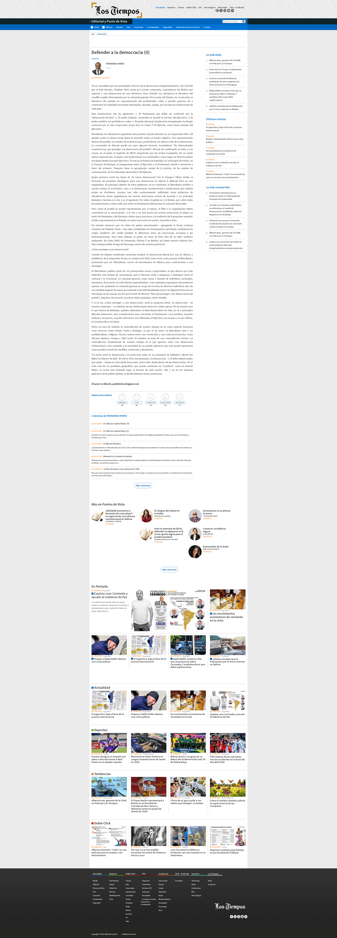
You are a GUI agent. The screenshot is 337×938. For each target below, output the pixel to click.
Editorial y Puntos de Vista (188, 27)
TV (127, 918)
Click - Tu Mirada (236, 7)
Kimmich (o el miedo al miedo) (117, 456)
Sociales (129, 914)
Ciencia (161, 884)
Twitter (221, 10)
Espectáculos (131, 892)
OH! (200, 7)
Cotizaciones (196, 888)
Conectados (130, 888)
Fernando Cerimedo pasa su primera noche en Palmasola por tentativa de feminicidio (224, 196)
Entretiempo (114, 881)
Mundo (120, 27)
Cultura (181, 7)
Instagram (224, 10)
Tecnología (163, 906)
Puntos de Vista (98, 888)
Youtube (228, 10)
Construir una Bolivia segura (214, 530)
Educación (162, 892)
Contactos (211, 884)
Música (128, 910)
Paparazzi (146, 881)
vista (91, 590)
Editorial (96, 884)
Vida (127, 921)
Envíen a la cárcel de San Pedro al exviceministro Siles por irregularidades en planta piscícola (226, 245)
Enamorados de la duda (215, 546)
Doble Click (191, 7)
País (128, 27)
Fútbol (111, 884)
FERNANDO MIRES (115, 63)
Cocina (161, 888)
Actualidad (160, 7)
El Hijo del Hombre (112, 443)
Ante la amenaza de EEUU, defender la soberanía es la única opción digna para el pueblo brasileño (168, 532)
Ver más (93, 692)
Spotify (232, 10)
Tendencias (146, 884)
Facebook (217, 10)
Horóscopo (196, 881)
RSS (193, 892)
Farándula (129, 895)
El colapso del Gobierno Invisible (167, 512)
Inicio (96, 27)
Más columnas (143, 485)
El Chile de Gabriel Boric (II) (116, 423)
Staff (210, 881)
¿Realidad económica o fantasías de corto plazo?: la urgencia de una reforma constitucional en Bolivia (120, 514)
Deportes (171, 7)
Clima (194, 884)
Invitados (129, 903)
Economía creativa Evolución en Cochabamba (148, 902)
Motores (112, 892)
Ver (94, 34)
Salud (161, 895)
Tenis (111, 899)
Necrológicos (210, 7)
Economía (138, 27)
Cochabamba (153, 27)
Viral (160, 910)
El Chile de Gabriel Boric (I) (116, 431)
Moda (128, 906)
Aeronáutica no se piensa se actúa (216, 512)
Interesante (163, 881)
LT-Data (207, 27)
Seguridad (167, 27)
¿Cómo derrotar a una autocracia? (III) (121, 468)
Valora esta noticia (101, 395)
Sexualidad (163, 903)
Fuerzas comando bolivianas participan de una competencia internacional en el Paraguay (224, 81)
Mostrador (222, 7)
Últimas (109, 27)
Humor (128, 899)
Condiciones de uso (129, 934)
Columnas (146, 892)
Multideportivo (114, 895)
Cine (127, 884)
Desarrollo (102, 34)
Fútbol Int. (113, 888)
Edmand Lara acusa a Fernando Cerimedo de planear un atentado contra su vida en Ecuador (225, 223)
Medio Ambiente (165, 899)
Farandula (179, 881)
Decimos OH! (147, 888)
